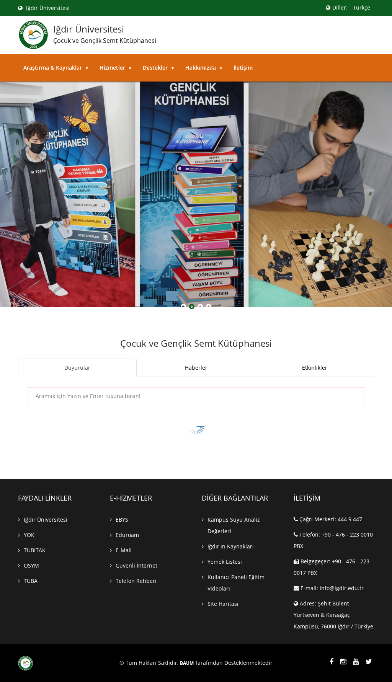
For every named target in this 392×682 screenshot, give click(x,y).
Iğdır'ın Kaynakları (230, 546)
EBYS (122, 519)
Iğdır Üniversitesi (47, 7)
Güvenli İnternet (136, 565)
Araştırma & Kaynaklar (56, 67)
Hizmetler (116, 67)
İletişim (243, 67)
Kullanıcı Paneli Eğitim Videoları (236, 582)
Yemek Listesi (224, 561)
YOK (29, 534)
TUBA (31, 580)
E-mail (124, 550)
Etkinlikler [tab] (314, 367)
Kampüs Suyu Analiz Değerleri (233, 525)
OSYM (31, 565)
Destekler (159, 67)
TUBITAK (35, 550)
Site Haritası (222, 603)
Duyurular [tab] (77, 367)
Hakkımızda (204, 67)
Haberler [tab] (196, 367)
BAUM (187, 663)
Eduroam (127, 534)
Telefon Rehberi (136, 580)
